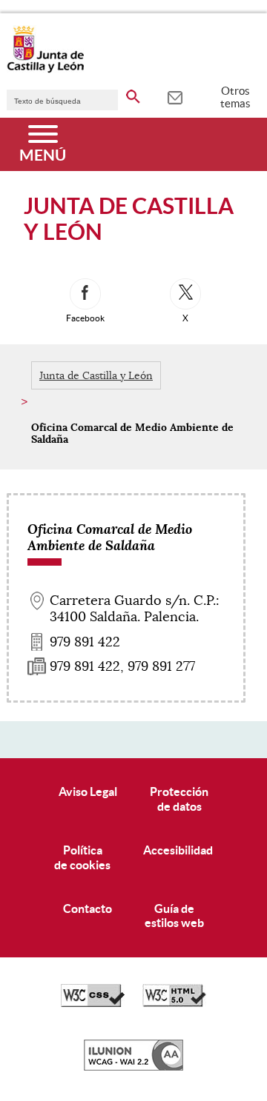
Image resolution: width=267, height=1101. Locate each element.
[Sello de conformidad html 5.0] (174, 1003)
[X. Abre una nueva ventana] (185, 293)
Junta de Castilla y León (96, 375)
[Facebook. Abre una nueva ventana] (85, 293)
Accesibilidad (178, 850)
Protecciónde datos (179, 798)
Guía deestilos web (174, 915)
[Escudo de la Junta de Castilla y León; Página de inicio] (45, 69)
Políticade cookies (82, 857)
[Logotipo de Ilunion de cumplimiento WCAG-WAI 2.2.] (133, 1067)
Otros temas (235, 97)
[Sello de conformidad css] (93, 1003)
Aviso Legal (88, 791)
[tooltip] (174, 96)
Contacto (87, 908)
